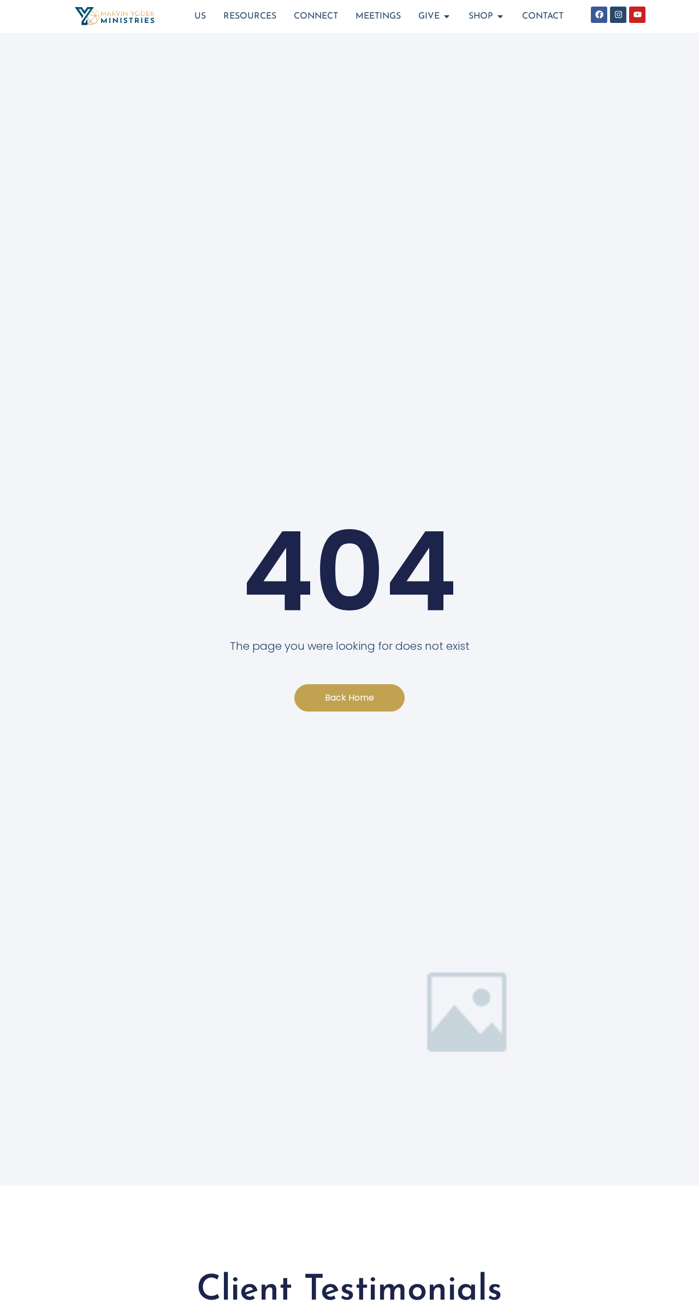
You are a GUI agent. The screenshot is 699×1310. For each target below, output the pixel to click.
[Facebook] (599, 15)
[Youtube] (637, 15)
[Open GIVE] (446, 16)
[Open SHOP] (500, 16)
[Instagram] (618, 15)
